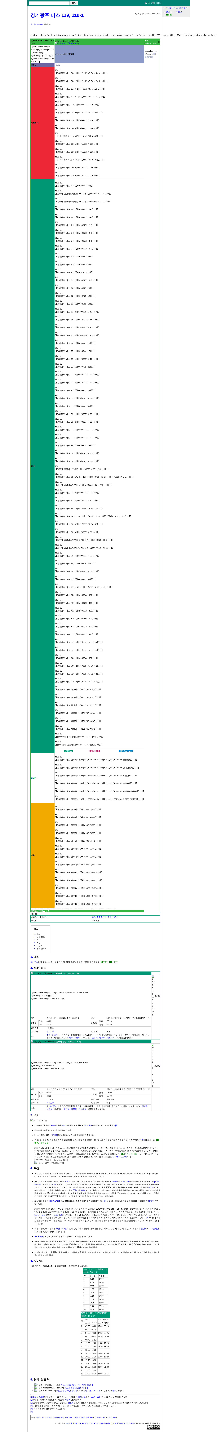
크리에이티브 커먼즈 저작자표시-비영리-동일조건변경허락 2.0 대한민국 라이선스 (101, 1423)
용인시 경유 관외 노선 (84, 1417)
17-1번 (142, 1140)
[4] (147, 1218)
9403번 (126, 1181)
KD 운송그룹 (54, 1201)
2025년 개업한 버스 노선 (106, 1417)
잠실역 (64, 1125)
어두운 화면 (182, 8)
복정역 (80, 1385)
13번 (58, 1229)
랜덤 (168, 12)
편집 (170, 15)
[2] (155, 1181)
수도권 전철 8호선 (68, 1385)
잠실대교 (58, 1215)
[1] (116, 1125)
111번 (93, 1397)
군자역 (55, 1135)
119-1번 (115, 962)
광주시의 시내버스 (44, 1417)
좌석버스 (88, 1125)
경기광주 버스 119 (36, 24)
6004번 (124, 1157)
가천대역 (111, 1038)
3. (31, 1115)
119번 (105, 962)
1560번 (115, 1157)
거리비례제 (39, 1236)
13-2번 (64, 1229)
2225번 (71, 1403)
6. (31, 1379)
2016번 (151, 1201)
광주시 (54, 1125)
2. (31, 967)
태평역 (102, 1038)
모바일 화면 (171, 8)
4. (31, 1168)
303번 (83, 1190)
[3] (105, 1201)
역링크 (179, 12)
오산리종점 (51, 1106)
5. (31, 1260)
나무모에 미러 (153, 3)
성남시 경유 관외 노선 (63, 1417)
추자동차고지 (52, 1035)
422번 (151, 1187)
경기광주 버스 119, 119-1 (57, 15)
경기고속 (34, 962)
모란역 (95, 1038)
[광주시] (67, 43)
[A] (84, 1385)
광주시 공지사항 (130, 1154)
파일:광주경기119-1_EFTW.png (105, 917)
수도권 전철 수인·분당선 (66, 1391)
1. (31, 956)
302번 (75, 1190)
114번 (99, 1397)
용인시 (144, 1229)
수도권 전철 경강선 (72, 1388)
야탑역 (78, 1038)
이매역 (70, 1038)
